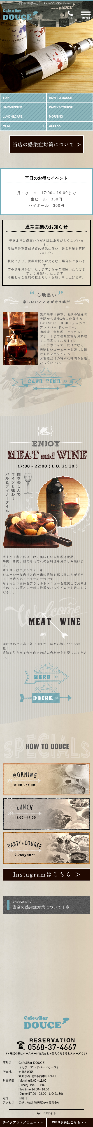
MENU (7, 126)
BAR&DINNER (12, 107)
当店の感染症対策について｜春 (41, 907)
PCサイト (49, 1113)
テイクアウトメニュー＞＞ (23, 1122)
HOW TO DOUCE (60, 98)
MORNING (56, 116)
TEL (70, 18)
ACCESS (55, 126)
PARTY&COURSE (61, 107)
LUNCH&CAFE (13, 116)
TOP (6, 98)
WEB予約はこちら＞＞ (69, 1122)
